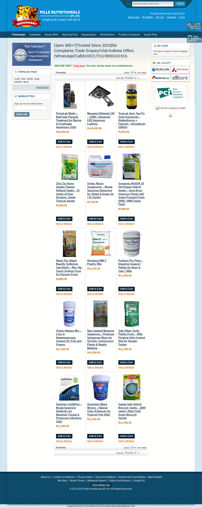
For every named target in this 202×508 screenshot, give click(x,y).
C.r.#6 (17, 79)
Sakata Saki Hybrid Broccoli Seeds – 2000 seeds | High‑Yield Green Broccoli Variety (131, 411)
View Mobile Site (101, 485)
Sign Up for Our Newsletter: (28, 103)
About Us (46, 477)
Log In (182, 17)
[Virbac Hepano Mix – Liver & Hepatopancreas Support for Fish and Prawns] (69, 314)
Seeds (36, 79)
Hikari (23, 79)
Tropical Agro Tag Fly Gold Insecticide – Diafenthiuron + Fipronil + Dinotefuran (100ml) (131, 120)
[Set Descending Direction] (138, 78)
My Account (133, 17)
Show (126, 73)
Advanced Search (96, 480)
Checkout (171, 17)
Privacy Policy (84, 477)
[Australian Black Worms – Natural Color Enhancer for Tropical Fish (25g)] (100, 387)
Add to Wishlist (64, 146)
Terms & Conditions (105, 477)
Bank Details (155, 477)
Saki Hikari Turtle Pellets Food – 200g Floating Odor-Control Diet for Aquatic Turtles (131, 337)
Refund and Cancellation (132, 477)
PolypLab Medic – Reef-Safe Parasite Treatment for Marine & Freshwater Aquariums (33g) (68, 120)
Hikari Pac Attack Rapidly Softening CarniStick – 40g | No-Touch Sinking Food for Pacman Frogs (69, 267)
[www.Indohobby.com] (46, 16)
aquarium (18, 82)
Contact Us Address (64, 477)
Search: (129, 4)
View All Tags (42, 87)
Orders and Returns (119, 480)
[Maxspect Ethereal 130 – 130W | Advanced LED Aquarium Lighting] (100, 96)
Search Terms (77, 480)
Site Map (62, 480)
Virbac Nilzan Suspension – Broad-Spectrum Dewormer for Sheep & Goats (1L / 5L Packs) (100, 190)
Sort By (119, 78)
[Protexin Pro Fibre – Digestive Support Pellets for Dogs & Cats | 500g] (131, 243)
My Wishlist (147, 17)
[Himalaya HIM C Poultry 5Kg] (100, 243)
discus (26, 82)
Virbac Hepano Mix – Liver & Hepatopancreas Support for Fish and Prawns (68, 337)
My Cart (160, 17)
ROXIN (30, 79)
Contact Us (139, 480)
